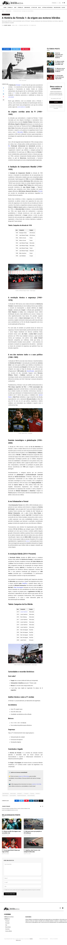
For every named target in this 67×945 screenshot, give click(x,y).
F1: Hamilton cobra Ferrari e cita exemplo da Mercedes (32, 850)
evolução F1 (19, 793)
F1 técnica (32, 793)
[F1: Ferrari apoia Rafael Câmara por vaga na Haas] (11, 842)
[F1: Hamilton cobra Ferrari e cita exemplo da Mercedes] (33, 842)
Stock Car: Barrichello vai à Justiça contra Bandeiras (59, 55)
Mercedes (20, 132)
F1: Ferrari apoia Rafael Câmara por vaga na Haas (11, 850)
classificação (30, 371)
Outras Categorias (47, 7)
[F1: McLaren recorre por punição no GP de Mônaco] (33, 824)
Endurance (27, 7)
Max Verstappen (18, 587)
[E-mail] (3, 99)
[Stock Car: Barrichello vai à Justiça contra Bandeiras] (50, 54)
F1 (14, 93)
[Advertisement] (33, 36)
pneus (27, 541)
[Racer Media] (13, 3)
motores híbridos (31, 795)
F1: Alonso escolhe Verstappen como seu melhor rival (11, 832)
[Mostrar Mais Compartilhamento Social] (31, 49)
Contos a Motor (5, 14)
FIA (9, 146)
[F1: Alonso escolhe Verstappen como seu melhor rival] (11, 824)
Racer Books (57, 7)
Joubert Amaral (7, 25)
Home (5, 7)
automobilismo (21, 107)
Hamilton (24, 583)
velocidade (11, 97)
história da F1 (5, 795)
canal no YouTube (36, 784)
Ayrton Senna (13, 793)
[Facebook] (3, 87)
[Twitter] (3, 90)
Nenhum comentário (24, 25)
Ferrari (40, 191)
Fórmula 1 (10, 7)
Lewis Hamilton (23, 611)
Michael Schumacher (22, 795)
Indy (15, 7)
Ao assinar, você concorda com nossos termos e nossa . (55, 107)
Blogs (63, 7)
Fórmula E (20, 7)
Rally (39, 7)
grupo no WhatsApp (24, 776)
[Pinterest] (3, 96)
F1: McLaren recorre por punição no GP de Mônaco (33, 832)
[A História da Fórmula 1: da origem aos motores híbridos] (22, 65)
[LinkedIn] (3, 93)
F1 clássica (26, 793)
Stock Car (34, 7)
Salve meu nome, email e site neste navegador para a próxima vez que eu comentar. (22, 889)
